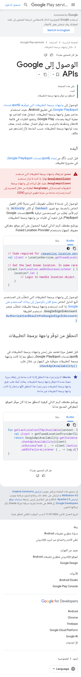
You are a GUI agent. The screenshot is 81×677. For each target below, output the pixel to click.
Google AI (72, 636)
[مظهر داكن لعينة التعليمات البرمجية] (68, 248)
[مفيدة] (51, 55)
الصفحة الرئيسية (70, 42)
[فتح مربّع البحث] (25, 4)
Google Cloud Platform (64, 630)
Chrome (73, 617)
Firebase (72, 623)
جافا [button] (57, 240)
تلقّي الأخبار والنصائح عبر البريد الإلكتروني (57, 539)
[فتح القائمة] (73, 4)
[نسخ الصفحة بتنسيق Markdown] (45, 74)
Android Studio (68, 580)
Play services (57, 4)
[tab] (70, 240)
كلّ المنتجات (72, 642)
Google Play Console (65, 586)
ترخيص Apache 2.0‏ (67, 499)
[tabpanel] (40, 268)
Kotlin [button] (70, 240)
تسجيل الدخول (12, 4)
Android (73, 611)
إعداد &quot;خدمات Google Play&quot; (31, 158)
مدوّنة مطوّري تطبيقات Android (61, 533)
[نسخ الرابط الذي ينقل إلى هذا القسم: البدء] (66, 148)
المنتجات (53, 42)
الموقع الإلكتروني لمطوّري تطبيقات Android (55, 556)
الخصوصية (63, 658)
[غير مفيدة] (46, 55)
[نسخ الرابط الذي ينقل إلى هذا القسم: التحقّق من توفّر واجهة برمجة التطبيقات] (74, 342)
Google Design (69, 563)
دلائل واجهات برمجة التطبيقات (58, 47)
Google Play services (32, 42)
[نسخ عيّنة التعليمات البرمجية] (74, 248)
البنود (75, 658)
